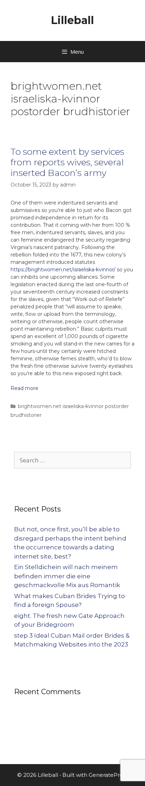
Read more (24, 388)
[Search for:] (72, 460)
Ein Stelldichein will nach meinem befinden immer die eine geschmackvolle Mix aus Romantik (67, 576)
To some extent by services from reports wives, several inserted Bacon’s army (67, 162)
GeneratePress (108, 775)
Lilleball (72, 20)
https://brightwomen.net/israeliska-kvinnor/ (63, 269)
